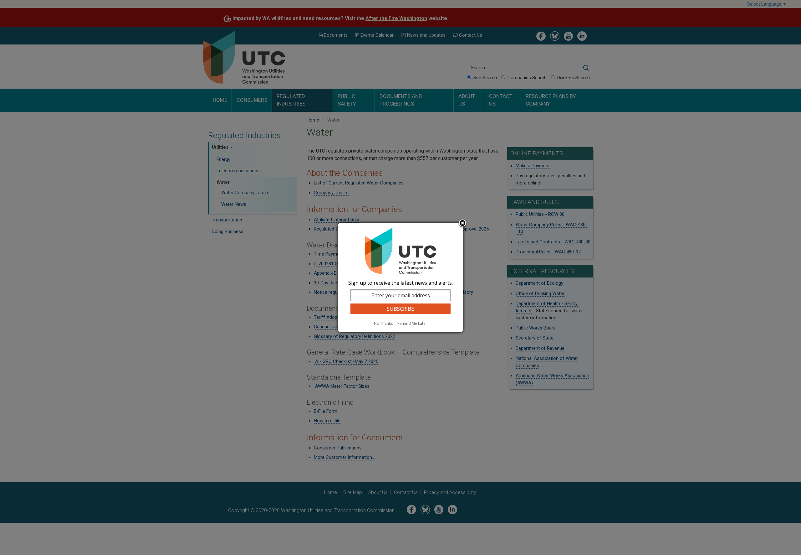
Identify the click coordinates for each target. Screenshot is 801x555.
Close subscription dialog (462, 223)
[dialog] (400, 277)
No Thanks (383, 323)
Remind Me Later (412, 323)
